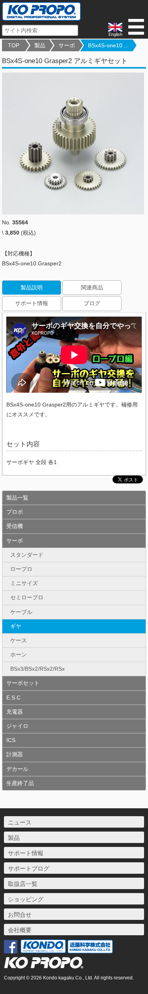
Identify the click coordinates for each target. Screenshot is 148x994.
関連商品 (92, 287)
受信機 (14, 526)
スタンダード (26, 555)
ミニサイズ (24, 583)
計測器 (14, 754)
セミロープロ (26, 597)
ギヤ (15, 626)
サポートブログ (28, 868)
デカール (17, 769)
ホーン (18, 654)
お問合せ (20, 914)
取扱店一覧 (22, 883)
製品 (39, 45)
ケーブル (21, 612)
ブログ (92, 303)
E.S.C (13, 697)
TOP (13, 45)
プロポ (14, 512)
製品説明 (32, 287)
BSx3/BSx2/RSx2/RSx (37, 669)
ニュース (20, 822)
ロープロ (21, 569)
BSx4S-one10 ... (108, 45)
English (115, 34)
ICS (10, 740)
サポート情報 (31, 303)
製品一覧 (17, 497)
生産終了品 (20, 783)
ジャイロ (17, 726)
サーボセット (22, 683)
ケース (18, 640)
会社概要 (20, 930)
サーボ (66, 45)
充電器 (14, 712)
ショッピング (25, 899)
